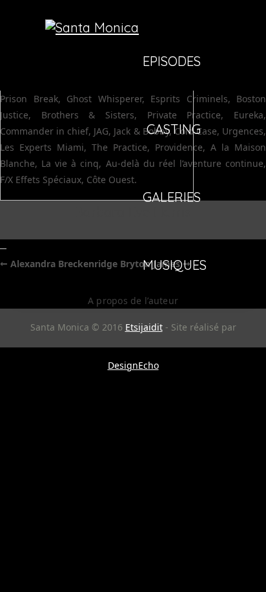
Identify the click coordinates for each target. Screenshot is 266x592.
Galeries (172, 198)
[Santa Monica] (92, 27)
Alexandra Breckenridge (59, 264)
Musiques (175, 266)
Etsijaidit (144, 327)
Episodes (172, 62)
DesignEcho (133, 365)
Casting (174, 130)
